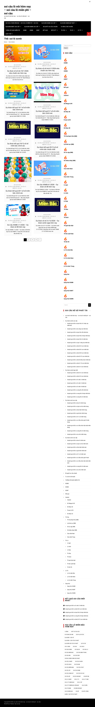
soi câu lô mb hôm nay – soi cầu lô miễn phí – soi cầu (17, 10)
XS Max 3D (67, 128)
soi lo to (76, 679)
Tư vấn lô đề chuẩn (67, 26)
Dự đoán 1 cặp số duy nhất (72, 640)
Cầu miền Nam (68, 168)
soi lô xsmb (68, 688)
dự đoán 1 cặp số (69, 637)
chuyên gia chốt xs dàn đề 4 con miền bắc (78, 346)
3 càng (66, 631)
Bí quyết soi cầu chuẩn (50, 26)
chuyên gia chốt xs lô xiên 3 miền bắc (76, 383)
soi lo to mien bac (69, 682)
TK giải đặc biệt (68, 225)
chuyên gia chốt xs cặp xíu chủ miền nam (77, 443)
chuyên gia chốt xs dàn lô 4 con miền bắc (77, 366)
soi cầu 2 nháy (68, 661)
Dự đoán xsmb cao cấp (48, 23)
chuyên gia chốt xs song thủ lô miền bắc (77, 397)
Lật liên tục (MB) (69, 144)
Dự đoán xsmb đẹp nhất (67, 23)
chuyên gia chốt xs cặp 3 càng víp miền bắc (78, 342)
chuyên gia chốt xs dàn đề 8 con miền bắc (78, 353)
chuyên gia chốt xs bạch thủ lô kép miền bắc (78, 335)
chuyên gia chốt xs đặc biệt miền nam (76, 447)
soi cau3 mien (68, 649)
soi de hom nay (77, 676)
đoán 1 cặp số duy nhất (71, 694)
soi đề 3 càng (85, 691)
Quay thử (8, 34)
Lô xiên (66, 193)
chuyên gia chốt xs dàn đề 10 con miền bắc (78, 356)
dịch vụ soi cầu (80, 634)
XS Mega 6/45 (68, 103)
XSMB (24, 30)
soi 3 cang (67, 646)
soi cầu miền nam (69, 667)
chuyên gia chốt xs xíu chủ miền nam (76, 469)
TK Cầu (63, 30)
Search (66, 48)
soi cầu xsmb (76, 670)
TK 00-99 (66, 242)
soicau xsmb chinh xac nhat (72, 658)
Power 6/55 (67, 120)
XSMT (38, 30)
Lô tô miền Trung (69, 266)
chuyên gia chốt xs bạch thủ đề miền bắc (77, 332)
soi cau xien (76, 655)
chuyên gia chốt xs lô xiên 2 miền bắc (76, 379)
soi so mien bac (69, 691)
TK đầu (66, 209)
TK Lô (71, 30)
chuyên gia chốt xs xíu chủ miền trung (76, 434)
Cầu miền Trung (68, 177)
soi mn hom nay (78, 688)
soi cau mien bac (69, 652)
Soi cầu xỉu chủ (80, 673)
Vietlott (53, 30)
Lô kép (66, 201)
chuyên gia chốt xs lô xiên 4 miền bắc (76, 386)
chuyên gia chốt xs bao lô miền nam (76, 440)
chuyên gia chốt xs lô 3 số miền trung (76, 416)
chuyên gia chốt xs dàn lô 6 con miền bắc (77, 372)
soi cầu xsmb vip (69, 673)
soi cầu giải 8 (68, 664)
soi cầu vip (67, 670)
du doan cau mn (69, 634)
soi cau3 (82, 646)
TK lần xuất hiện (68, 233)
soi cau (18, 703)
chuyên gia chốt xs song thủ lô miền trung (77, 431)
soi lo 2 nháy (68, 679)
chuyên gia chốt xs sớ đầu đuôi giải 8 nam (78, 457)
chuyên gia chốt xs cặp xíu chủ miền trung (78, 406)
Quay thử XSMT (68, 290)
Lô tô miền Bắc (68, 250)
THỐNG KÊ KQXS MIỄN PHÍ (13, 30)
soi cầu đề (67, 676)
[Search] (89, 305)
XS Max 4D (67, 111)
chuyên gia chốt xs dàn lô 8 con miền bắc (77, 376)
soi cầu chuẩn (79, 661)
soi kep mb (86, 676)
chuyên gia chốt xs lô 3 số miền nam (76, 454)
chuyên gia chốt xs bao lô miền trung (76, 403)
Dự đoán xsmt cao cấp (13, 26)
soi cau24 (77, 649)
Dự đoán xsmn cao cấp (31, 26)
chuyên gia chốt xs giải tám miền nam (76, 450)
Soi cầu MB (77, 664)
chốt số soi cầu (75, 631)
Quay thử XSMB (68, 282)
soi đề (77, 691)
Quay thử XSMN (68, 299)
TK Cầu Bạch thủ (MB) (70, 136)
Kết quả (45, 30)
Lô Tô (79, 30)
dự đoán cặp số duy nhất (71, 643)
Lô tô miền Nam (68, 258)
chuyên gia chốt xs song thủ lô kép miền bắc (78, 393)
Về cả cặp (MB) (68, 152)
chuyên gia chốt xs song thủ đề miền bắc (77, 390)
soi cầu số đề (80, 667)
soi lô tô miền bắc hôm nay (72, 685)
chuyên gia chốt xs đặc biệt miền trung (77, 410)
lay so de (83, 643)
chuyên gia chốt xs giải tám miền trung (77, 413)
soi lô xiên (84, 685)
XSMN (31, 30)
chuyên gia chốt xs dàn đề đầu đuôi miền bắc (78, 360)
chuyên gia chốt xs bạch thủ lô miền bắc (77, 339)
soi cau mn (67, 655)
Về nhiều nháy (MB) (70, 160)
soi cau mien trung (81, 652)
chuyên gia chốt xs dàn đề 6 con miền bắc (78, 349)
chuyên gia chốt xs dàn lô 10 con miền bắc (78, 363)
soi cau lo (85, 649)
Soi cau (75, 646)
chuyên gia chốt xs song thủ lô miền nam (77, 466)
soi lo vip (79, 682)
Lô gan (66, 185)
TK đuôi (66, 217)
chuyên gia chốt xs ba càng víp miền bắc (77, 329)
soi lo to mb (85, 679)
